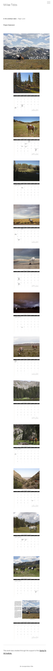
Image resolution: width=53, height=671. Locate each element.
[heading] (10, 5)
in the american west (9, 19)
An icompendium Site (26, 666)
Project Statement (9, 25)
